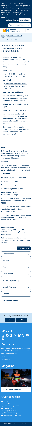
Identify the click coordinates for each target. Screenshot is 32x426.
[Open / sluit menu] (28, 30)
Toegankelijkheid (10, 410)
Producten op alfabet (14, 36)
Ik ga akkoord (24, 20)
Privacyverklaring (10, 413)
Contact (7, 403)
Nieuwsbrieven (9, 357)
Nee (21, 320)
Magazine (7, 359)
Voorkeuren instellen (12, 20)
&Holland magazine (13, 389)
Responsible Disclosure (12, 415)
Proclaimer (8, 408)
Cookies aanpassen (11, 406)
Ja (10, 320)
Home (3, 36)
